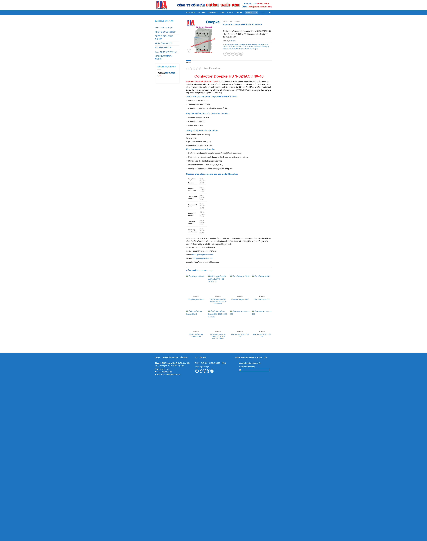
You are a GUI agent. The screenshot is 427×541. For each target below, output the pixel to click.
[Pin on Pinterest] (237, 54)
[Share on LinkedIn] (241, 54)
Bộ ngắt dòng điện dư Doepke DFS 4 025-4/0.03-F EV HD (218, 336)
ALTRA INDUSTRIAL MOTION (163, 57)
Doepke (237, 21)
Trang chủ (227, 21)
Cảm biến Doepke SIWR (240, 299)
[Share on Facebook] (225, 54)
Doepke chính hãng (245, 44)
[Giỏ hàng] (270, 12)
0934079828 (170, 73)
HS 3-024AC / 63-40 (239, 46)
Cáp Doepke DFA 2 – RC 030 (240, 335)
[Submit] (256, 12)
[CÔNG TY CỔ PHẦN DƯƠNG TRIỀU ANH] (164, 5)
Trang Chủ (190, 12)
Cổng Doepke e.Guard (196, 299)
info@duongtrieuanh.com (203, 258)
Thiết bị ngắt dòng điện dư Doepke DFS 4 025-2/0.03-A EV (218, 301)
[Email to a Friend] (233, 54)
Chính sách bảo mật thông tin (249, 363)
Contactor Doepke (232, 44)
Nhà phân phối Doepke (236, 49)
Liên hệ (239, 12)
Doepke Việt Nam (258, 44)
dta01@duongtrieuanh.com (203, 255)
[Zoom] (189, 51)
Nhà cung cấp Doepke (254, 46)
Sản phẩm (212, 12)
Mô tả (188, 62)
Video (222, 12)
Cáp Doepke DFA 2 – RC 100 (262, 335)
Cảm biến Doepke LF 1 (262, 299)
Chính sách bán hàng (247, 367)
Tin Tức (230, 12)
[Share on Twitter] (229, 54)
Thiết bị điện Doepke (251, 49)
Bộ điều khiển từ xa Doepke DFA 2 (196, 335)
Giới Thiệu (201, 12)
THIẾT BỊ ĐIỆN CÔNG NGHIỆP (164, 37)
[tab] (188, 62)
